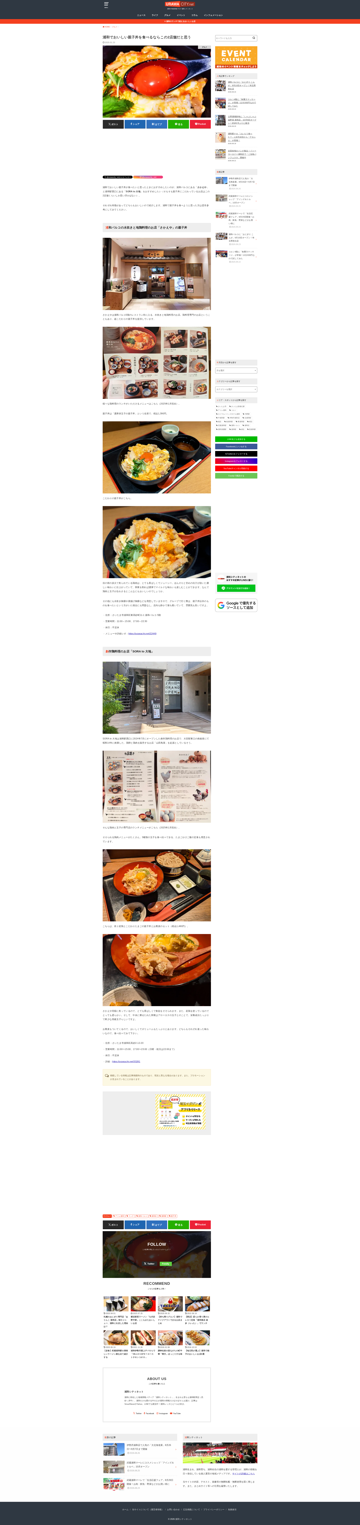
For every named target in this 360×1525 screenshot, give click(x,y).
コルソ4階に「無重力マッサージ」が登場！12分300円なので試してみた (242, 102)
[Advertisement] (157, 150)
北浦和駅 (247, 418)
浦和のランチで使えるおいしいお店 (180, 21)
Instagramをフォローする (236, 461)
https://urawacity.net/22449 (142, 633)
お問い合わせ (173, 1509)
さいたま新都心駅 (238, 406)
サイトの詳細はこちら (243, 1473)
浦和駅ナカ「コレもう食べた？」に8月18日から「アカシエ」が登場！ (242, 137)
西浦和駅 (252, 429)
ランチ (131, 1216)
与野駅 (247, 414)
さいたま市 (222, 406)
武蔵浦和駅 (222, 425)
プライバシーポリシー (213, 1509)
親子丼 (173, 1216)
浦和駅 (163, 1216)
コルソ (233, 410)
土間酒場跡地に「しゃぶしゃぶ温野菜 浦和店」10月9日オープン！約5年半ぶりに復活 (242, 119)
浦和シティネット (183, 1519)
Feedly (165, 1264)
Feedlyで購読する (236, 476)
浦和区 (154, 1216)
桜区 (250, 422)
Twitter (150, 1264)
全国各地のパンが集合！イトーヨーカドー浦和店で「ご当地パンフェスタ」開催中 (242, 154)
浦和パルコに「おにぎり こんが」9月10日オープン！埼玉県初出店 (242, 85)
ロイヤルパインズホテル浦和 (229, 414)
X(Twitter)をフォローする (236, 454)
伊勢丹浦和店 (235, 418)
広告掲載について (191, 1509)
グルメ (167, 15)
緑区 (242, 429)
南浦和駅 (229, 422)
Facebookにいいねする (236, 446)
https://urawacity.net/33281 (126, 1061)
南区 (219, 422)
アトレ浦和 (119, 1216)
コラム (194, 15)
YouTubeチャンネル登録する (236, 468)
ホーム (125, 1509)
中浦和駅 (221, 418)
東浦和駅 (241, 422)
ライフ (155, 15)
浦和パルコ (142, 1216)
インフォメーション (213, 15)
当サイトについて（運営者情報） (148, 1509)
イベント (181, 15)
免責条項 (232, 1509)
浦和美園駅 (222, 429)
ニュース (141, 15)
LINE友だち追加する (236, 439)
